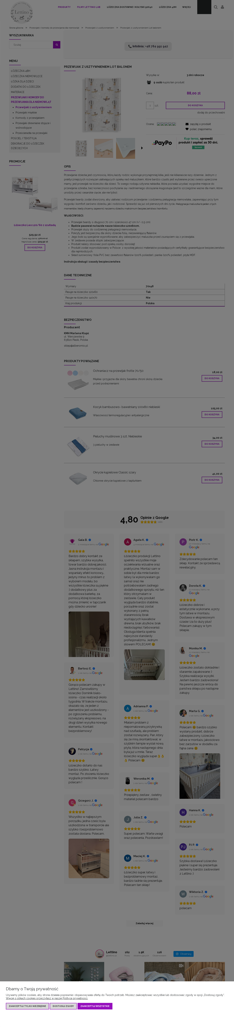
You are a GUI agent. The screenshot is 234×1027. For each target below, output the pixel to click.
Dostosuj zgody (63, 1006)
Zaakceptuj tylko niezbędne (27, 1006)
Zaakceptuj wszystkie (95, 1006)
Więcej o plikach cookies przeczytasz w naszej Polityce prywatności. (47, 998)
